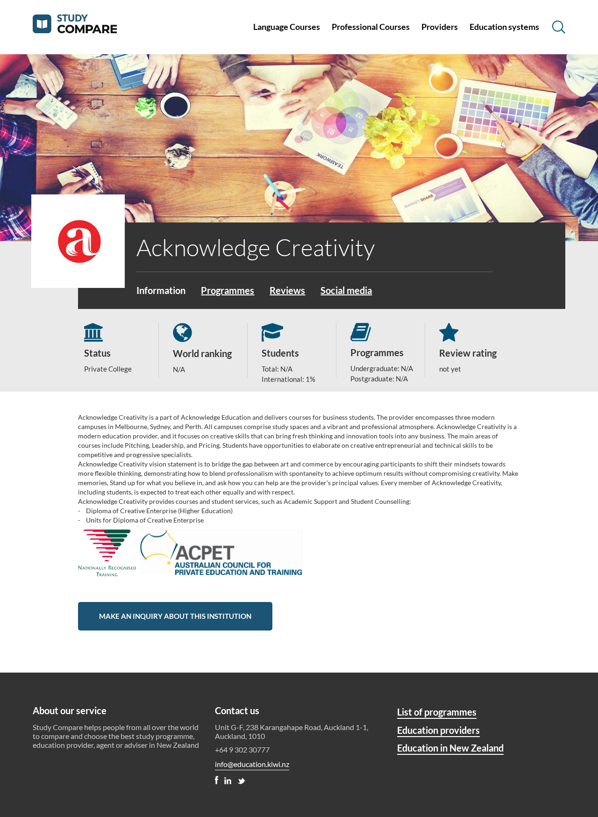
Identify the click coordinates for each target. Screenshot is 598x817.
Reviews (287, 290)
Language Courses (286, 27)
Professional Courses (371, 27)
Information (160, 290)
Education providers (438, 730)
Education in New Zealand (450, 747)
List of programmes (437, 711)
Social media (346, 290)
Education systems (504, 27)
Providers (439, 27)
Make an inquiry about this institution (175, 616)
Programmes (227, 290)
